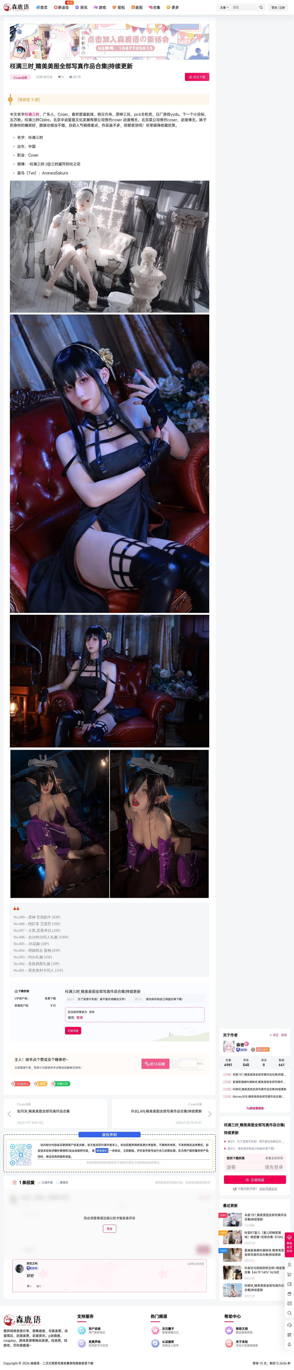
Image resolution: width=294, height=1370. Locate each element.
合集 (156, 7)
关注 (275, 1035)
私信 (284, 1035)
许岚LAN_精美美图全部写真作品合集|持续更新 (166, 1111)
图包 (121, 7)
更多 (175, 7)
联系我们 (101, 1150)
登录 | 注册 (278, 7)
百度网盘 (73, 1031)
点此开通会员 (268, 1189)
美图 (139, 7)
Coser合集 (20, 78)
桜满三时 (32, 114)
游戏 (102, 7)
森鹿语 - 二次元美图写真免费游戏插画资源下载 (61, 1363)
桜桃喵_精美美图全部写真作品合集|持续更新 (254, 1089)
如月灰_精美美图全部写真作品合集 (43, 1111)
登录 (79, 1017)
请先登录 (274, 1167)
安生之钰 (32, 1263)
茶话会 (63, 5)
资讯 (84, 7)
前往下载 (199, 77)
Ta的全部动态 (255, 1108)
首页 (44, 7)
